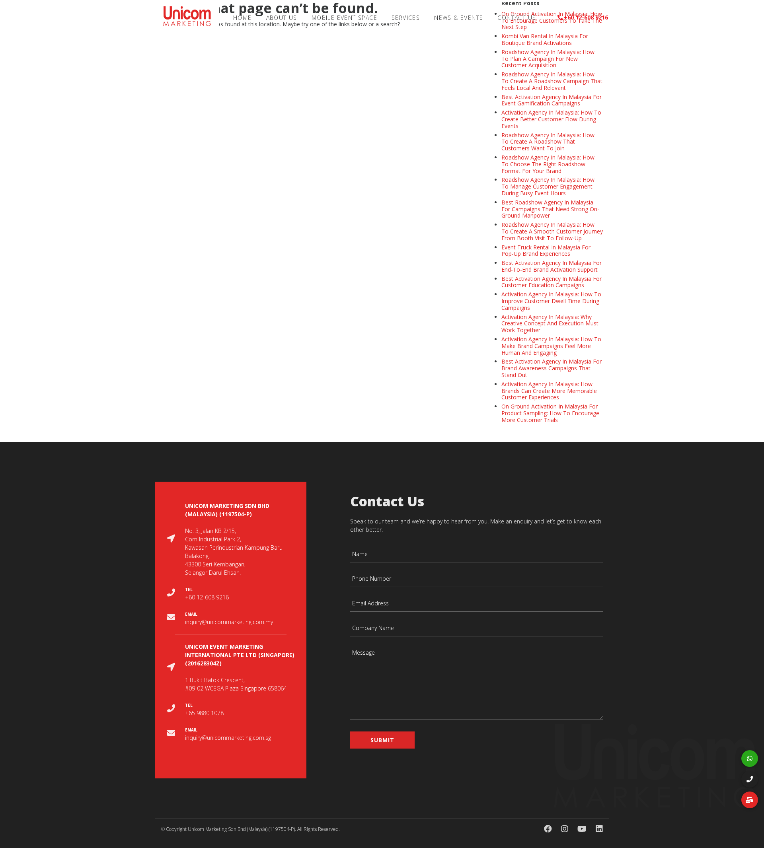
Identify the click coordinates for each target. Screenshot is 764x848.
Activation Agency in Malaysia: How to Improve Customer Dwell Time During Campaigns (551, 300)
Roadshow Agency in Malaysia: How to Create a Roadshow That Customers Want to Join (547, 141)
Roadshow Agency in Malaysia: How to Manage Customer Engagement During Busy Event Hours (547, 186)
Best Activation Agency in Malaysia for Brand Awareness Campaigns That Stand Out (551, 368)
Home (242, 17)
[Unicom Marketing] (187, 15)
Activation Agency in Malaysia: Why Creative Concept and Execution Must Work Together (549, 323)
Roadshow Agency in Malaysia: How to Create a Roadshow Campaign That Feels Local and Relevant (551, 80)
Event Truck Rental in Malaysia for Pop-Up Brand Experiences (546, 250)
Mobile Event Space (344, 17)
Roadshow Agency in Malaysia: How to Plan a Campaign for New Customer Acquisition (547, 58)
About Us (281, 17)
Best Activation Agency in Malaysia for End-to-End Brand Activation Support (551, 266)
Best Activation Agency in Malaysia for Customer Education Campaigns (551, 282)
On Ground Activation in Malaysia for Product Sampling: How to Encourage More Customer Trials (550, 413)
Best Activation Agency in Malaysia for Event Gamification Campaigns (551, 100)
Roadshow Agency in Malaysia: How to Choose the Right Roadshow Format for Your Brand (547, 164)
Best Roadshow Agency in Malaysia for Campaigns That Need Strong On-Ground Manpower (550, 209)
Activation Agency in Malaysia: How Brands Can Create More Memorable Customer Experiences (549, 390)
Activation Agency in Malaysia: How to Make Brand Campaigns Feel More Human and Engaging (551, 345)
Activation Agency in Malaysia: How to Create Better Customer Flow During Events (551, 119)
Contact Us (516, 17)
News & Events (458, 17)
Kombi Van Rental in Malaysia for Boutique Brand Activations (544, 39)
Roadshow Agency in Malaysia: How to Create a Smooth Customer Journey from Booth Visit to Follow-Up (552, 231)
